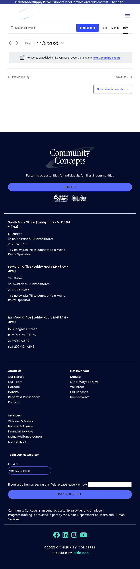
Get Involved (79, 371)
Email (13, 464)
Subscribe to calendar (111, 89)
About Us (15, 371)
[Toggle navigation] (128, 16)
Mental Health (18, 442)
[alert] (70, 57)
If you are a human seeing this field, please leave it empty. (48, 484)
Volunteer (77, 387)
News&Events (80, 397)
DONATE (70, 187)
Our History (16, 377)
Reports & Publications (24, 397)
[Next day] (17, 43)
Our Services (79, 392)
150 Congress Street (22, 329)
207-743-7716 (18, 244)
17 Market (15, 234)
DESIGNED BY (61, 553)
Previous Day (21, 77)
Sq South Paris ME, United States (31, 239)
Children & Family (20, 421)
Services (14, 415)
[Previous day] (10, 43)
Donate (117, 2)
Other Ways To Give (84, 382)
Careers (14, 387)
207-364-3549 (18, 341)
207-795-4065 (18, 290)
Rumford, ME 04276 (22, 335)
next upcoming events (106, 57)
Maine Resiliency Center (25, 436)
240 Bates (15, 278)
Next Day (122, 77)
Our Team (15, 382)
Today (28, 42)
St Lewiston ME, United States (29, 284)
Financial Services (20, 431)
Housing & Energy (20, 426)
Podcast (14, 402)
